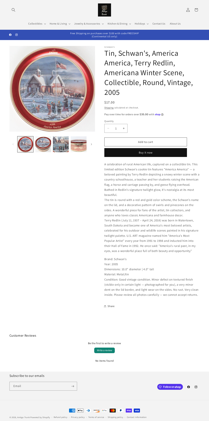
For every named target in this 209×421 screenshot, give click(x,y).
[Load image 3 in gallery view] (61, 144)
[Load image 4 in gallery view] (79, 144)
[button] (13, 10)
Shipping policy (115, 417)
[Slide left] (13, 144)
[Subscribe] (73, 386)
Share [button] (111, 306)
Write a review (104, 350)
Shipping (108, 107)
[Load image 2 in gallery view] (43, 144)
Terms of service (96, 417)
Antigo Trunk (23, 417)
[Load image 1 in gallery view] (25, 144)
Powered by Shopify (40, 417)
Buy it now (146, 152)
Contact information (137, 417)
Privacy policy (78, 417)
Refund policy (60, 417)
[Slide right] (91, 144)
